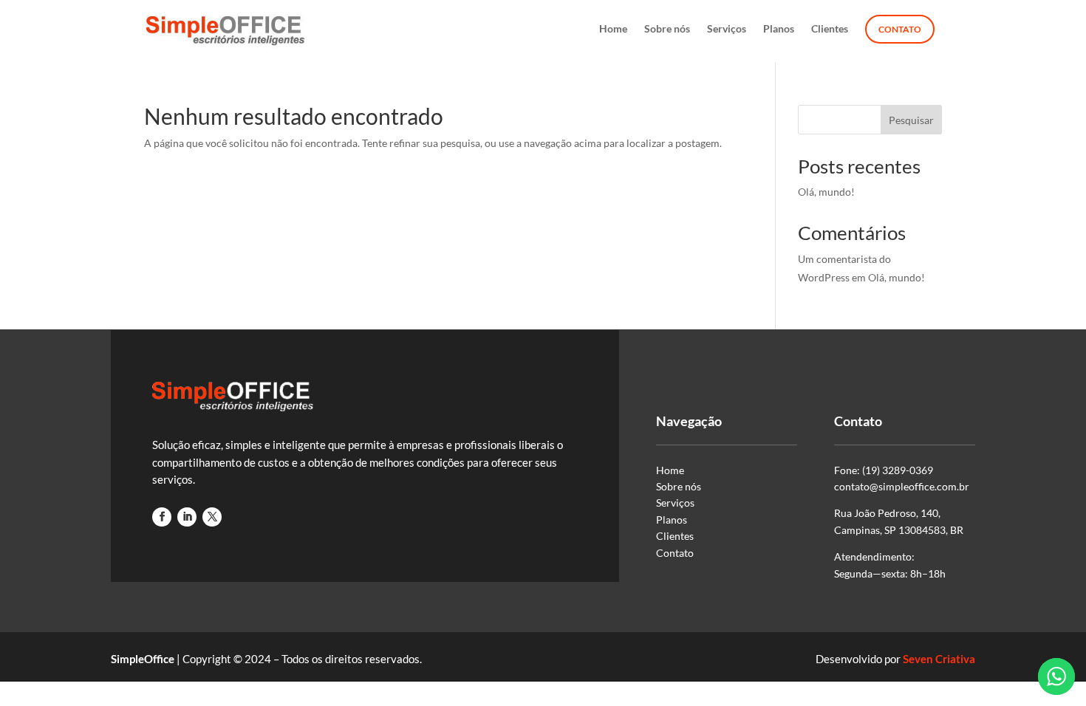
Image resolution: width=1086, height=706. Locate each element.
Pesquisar (911, 120)
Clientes (829, 29)
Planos (778, 29)
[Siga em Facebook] (161, 517)
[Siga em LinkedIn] (187, 517)
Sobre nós (667, 29)
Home (613, 29)
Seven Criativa (939, 658)
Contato (899, 29)
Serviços (726, 29)
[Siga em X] (212, 517)
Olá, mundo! (826, 191)
